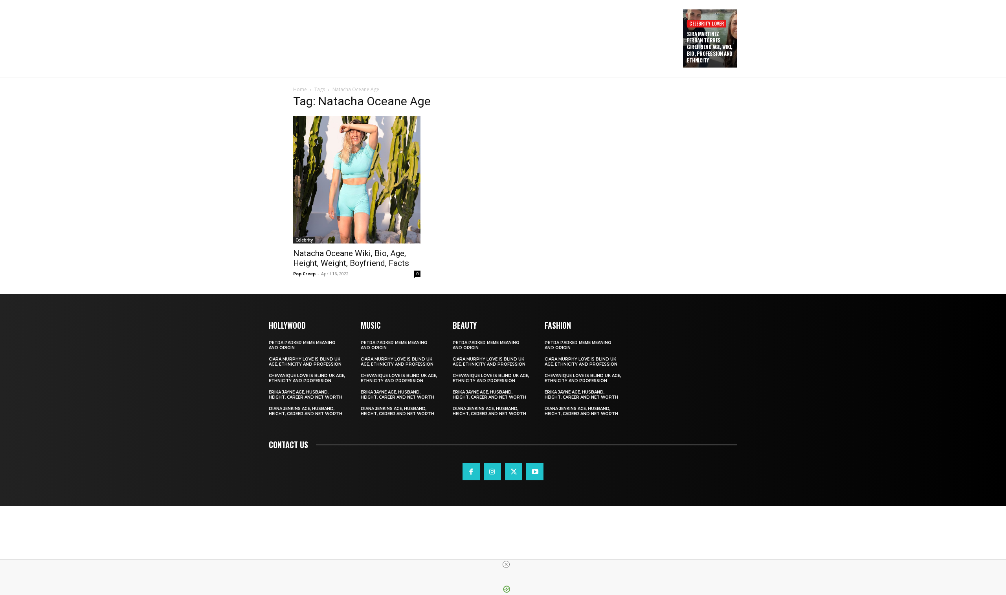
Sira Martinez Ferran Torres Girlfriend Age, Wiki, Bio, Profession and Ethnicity (709, 47)
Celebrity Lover (706, 23)
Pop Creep (304, 273)
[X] (513, 471)
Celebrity (304, 240)
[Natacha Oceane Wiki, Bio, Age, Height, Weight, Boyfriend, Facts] (356, 179)
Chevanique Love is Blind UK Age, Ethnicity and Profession (307, 378)
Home (300, 89)
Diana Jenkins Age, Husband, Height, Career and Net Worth (305, 411)
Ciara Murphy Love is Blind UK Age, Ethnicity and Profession (305, 362)
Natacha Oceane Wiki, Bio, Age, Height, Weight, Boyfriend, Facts (351, 258)
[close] (506, 564)
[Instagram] (492, 471)
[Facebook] (471, 471)
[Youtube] (534, 471)
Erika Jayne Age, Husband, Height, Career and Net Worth (305, 395)
